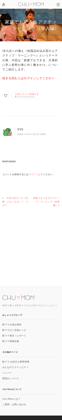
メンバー (7, 372)
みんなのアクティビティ (15, 367)
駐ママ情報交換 (10, 341)
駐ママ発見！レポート (14, 335)
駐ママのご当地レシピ (14, 330)
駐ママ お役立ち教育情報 (15, 361)
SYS (20, 129)
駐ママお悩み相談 (11, 324)
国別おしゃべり (10, 378)
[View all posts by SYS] (7, 135)
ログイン (4, 4)
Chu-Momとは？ (11, 398)
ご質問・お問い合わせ (14, 404)
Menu (58, 4)
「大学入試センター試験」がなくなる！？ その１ (15, 202)
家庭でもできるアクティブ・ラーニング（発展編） (46, 202)
